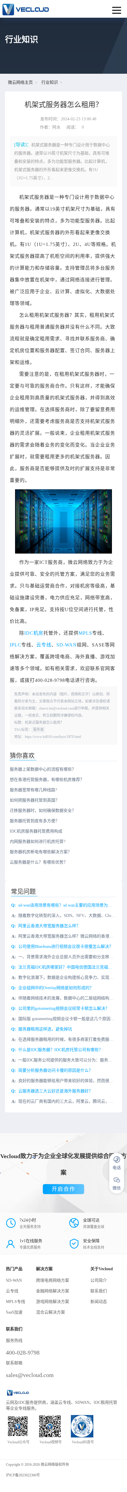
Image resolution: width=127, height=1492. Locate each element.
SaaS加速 (14, 1312)
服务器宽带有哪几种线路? (33, 790)
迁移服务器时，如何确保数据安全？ (43, 810)
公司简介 (98, 1280)
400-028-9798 (23, 1352)
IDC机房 (33, 633)
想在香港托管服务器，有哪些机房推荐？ (47, 779)
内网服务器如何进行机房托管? (37, 841)
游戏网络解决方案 (52, 1301)
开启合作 (63, 1189)
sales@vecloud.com (30, 1375)
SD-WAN (66, 644)
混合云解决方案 (50, 1312)
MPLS (85, 633)
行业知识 (49, 82)
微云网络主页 (20, 82)
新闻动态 (98, 1301)
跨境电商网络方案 (52, 1280)
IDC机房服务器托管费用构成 (36, 831)
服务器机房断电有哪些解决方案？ (41, 852)
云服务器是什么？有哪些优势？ (39, 862)
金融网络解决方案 (52, 1291)
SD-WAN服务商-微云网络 (41, 9)
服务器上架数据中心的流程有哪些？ (43, 769)
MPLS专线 (15, 1301)
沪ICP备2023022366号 (23, 1475)
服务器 (38, 730)
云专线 (43, 644)
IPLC (15, 644)
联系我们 (98, 1291)
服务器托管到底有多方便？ (34, 821)
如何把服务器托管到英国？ (34, 800)
